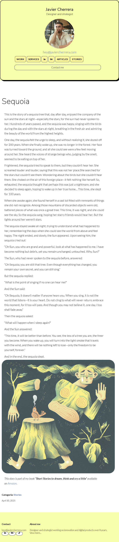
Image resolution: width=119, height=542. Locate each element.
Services (33, 59)
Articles (62, 59)
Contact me (57, 67)
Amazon (12, 483)
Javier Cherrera (59, 9)
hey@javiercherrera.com (59, 52)
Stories (77, 59)
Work (20, 59)
